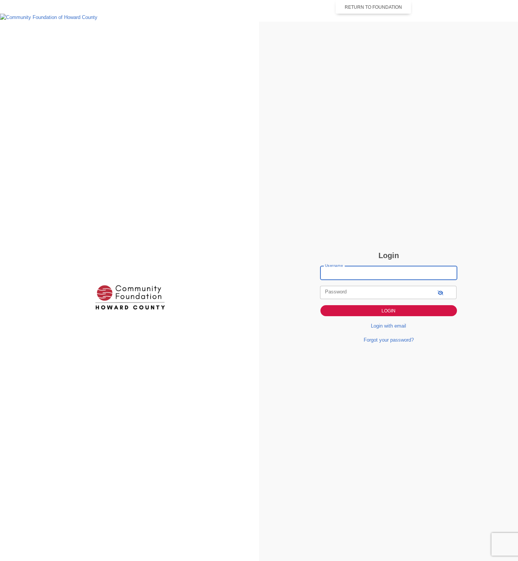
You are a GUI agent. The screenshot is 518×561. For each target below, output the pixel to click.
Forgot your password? (389, 340)
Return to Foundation (373, 7)
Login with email (388, 326)
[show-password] (440, 292)
